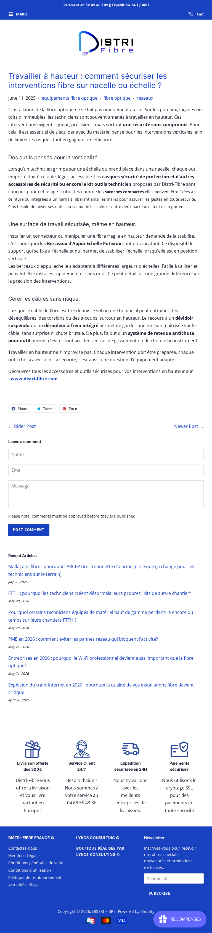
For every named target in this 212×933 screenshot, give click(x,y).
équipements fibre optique (69, 98)
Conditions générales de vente (36, 862)
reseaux (145, 98)
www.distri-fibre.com (34, 379)
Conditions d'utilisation (29, 870)
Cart (200, 14)
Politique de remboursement (35, 877)
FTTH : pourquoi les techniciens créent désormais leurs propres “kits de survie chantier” (99, 593)
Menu (21, 14)
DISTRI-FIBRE (104, 911)
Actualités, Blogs (23, 884)
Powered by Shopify (136, 911)
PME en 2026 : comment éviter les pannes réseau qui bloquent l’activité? (83, 639)
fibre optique (117, 98)
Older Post (25, 426)
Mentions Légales (24, 855)
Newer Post (186, 426)
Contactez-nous (22, 848)
